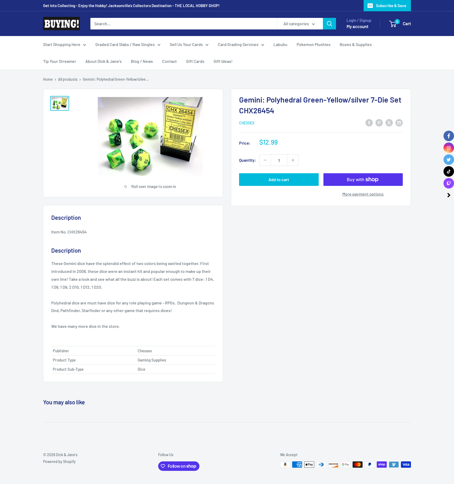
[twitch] (448, 183)
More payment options (363, 193)
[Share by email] (399, 122)
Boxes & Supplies (356, 44)
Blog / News (142, 61)
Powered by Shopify (59, 461)
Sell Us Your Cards (186, 44)
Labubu (280, 44)
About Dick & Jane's (103, 61)
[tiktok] (448, 171)
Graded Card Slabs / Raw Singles (125, 44)
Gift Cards (195, 61)
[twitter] (448, 159)
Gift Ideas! (223, 61)
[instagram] (448, 147)
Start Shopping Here (61, 44)
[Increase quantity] (292, 160)
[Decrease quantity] (265, 160)
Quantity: (247, 159)
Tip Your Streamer (59, 61)
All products (68, 79)
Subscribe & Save (391, 5)
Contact (169, 61)
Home (48, 79)
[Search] (329, 23)
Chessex (246, 123)
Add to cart (279, 179)
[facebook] (448, 136)
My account (357, 26)
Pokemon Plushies (314, 44)
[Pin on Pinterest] (379, 122)
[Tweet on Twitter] (389, 122)
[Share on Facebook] (369, 122)
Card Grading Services (238, 44)
